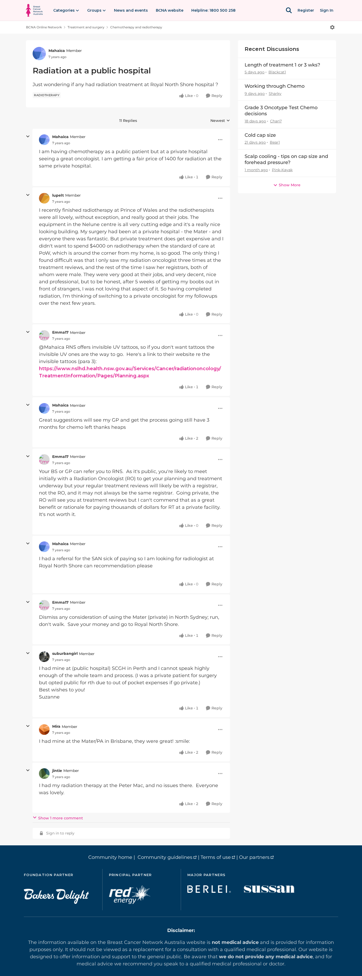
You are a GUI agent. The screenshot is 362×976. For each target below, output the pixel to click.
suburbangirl (65, 653)
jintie (57, 770)
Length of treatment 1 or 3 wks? (282, 65)
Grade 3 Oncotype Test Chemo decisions (281, 111)
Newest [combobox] (220, 120)
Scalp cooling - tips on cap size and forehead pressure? (286, 159)
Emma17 (60, 332)
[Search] (289, 10)
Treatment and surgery (86, 27)
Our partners (254, 857)
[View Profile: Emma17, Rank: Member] (44, 335)
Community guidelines (165, 857)
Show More (290, 185)
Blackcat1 (277, 72)
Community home (110, 857)
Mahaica (56, 50)
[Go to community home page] (34, 10)
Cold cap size (260, 135)
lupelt (58, 195)
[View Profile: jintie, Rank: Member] (44, 773)
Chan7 (276, 121)
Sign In (326, 10)
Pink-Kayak (282, 169)
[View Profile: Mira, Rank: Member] (44, 729)
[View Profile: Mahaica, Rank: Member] (39, 53)
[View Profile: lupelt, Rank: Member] (44, 198)
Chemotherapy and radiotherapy (136, 27)
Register (306, 10)
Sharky (275, 93)
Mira (56, 726)
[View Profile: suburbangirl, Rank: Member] (44, 656)
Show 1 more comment (60, 818)
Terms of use (216, 857)
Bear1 (275, 142)
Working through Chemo (274, 86)
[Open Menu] (332, 27)
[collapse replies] (28, 136)
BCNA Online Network (44, 27)
